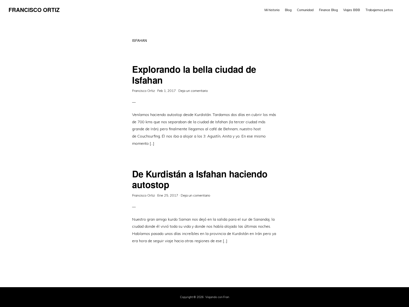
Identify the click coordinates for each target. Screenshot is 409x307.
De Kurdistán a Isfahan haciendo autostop (200, 179)
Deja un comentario (193, 90)
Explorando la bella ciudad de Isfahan (194, 74)
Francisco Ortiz (34, 10)
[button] (398, 7)
